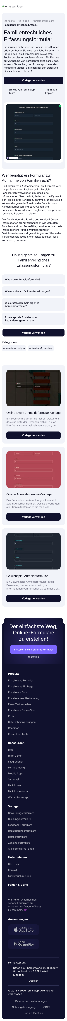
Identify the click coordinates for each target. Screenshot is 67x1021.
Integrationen (15, 761)
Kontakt (12, 870)
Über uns (13, 864)
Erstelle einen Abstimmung (23, 698)
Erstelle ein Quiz (17, 692)
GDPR (46, 1007)
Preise (11, 716)
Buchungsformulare (19, 818)
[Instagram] (17, 892)
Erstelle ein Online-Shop (22, 710)
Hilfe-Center (15, 755)
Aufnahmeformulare (40, 348)
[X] (24, 892)
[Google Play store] (25, 944)
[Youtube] (31, 892)
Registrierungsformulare (22, 830)
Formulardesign (17, 767)
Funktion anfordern (19, 791)
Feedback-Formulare (20, 824)
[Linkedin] (10, 892)
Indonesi (34, 954)
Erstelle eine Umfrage (20, 686)
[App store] (25, 930)
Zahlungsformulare (19, 842)
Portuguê (35, 960)
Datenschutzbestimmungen (31, 1001)
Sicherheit (14, 779)
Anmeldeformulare (14, 348)
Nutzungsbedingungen (25, 1007)
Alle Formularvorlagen (21, 848)
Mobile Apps (15, 773)
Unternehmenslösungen (22, 722)
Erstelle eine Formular (20, 680)
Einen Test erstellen (19, 704)
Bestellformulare (17, 836)
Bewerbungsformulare (21, 813)
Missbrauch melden (19, 876)
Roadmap (13, 728)
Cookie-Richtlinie (33, 1013)
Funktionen (14, 785)
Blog (10, 749)
